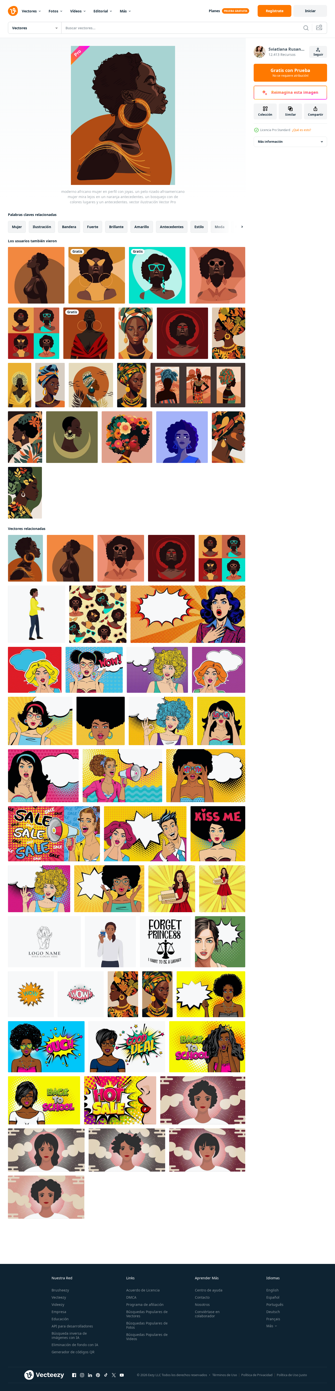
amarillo (141, 226)
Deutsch (273, 1311)
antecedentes (171, 226)
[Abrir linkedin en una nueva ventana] (90, 1375)
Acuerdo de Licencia (143, 1290)
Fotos (53, 11)
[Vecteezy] (13, 11)
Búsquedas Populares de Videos (147, 1336)
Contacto (202, 1297)
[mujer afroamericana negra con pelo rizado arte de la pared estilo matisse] (136, 333)
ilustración (42, 226)
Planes (214, 10)
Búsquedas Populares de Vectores (147, 1313)
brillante (116, 226)
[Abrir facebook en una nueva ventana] (74, 1375)
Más (123, 11)
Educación (60, 1319)
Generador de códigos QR (73, 1352)
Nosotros (202, 1304)
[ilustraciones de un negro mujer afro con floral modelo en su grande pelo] (127, 437)
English (272, 1290)
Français (273, 1319)
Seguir (318, 54)
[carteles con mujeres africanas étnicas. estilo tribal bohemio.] (198, 385)
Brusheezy (60, 1290)
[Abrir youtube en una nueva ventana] (122, 1375)
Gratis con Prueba (290, 73)
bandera (69, 226)
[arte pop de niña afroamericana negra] (211, 994)
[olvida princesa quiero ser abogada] (165, 941)
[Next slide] (238, 227)
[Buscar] (306, 28)
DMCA (131, 1297)
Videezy (58, 1304)
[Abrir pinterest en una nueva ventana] (98, 1375)
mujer (17, 226)
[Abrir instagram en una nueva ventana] (82, 1375)
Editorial (100, 11)
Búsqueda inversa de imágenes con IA (69, 1335)
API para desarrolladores (72, 1326)
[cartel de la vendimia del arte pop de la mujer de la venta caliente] (120, 1100)
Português (274, 1304)
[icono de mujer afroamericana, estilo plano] (36, 614)
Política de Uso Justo (292, 1375)
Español (272, 1297)
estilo (199, 226)
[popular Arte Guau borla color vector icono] (31, 994)
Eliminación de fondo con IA (75, 1344)
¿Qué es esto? (301, 130)
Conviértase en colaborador (207, 1313)
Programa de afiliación (145, 1304)
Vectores (29, 11)
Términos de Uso (224, 1375)
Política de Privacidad (257, 1375)
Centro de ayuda (208, 1290)
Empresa (59, 1311)
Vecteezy (59, 1297)
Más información (270, 141)
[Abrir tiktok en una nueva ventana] (106, 1375)
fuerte (92, 226)
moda (219, 226)
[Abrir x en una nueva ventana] (114, 1375)
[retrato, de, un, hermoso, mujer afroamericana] (182, 437)
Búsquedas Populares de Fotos (147, 1325)
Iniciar (310, 10)
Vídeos (76, 11)
